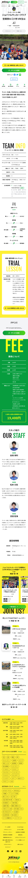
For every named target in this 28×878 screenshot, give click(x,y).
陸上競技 (14, 760)
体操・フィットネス (6, 763)
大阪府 (11, 736)
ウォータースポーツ (6, 760)
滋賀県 (21, 736)
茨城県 (16, 168)
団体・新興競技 (6, 766)
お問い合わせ (20, 844)
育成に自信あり (14, 815)
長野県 (14, 730)
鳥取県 (17, 740)
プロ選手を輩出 (14, 802)
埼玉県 (18, 726)
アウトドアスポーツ (6, 772)
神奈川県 (14, 726)
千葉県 (22, 726)
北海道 (11, 722)
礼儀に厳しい (17, 799)
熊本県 (21, 745)
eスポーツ (14, 778)
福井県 (14, 731)
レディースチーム (18, 818)
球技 (12, 154)
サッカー (17, 154)
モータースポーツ (15, 772)
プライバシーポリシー (7, 832)
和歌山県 (14, 738)
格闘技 (13, 757)
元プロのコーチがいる (7, 790)
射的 (17, 757)
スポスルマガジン (8, 844)
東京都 (11, 726)
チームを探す (8, 827)
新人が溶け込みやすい (7, 811)
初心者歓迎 (16, 811)
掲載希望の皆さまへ (7, 837)
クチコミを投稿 (15, 70)
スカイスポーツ (15, 769)
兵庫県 (14, 736)
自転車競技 (14, 763)
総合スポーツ (20, 778)
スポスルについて (8, 829)
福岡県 (11, 745)
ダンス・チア (21, 760)
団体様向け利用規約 (7, 835)
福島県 (17, 724)
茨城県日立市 (21, 651)
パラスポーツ (5, 781)
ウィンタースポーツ (14, 766)
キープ (14, 79)
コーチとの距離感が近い (7, 818)
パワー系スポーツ (6, 769)
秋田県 (11, 724)
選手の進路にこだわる (18, 808)
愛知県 (17, 734)
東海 (7, 734)
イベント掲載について (20, 840)
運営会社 (20, 835)
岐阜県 (11, 734)
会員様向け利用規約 (20, 832)
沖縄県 (22, 747)
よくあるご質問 (20, 829)
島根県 (21, 740)
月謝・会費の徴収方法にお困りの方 (7, 841)
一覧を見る (12, 607)
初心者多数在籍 (6, 815)
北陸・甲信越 (5, 730)
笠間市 (21, 168)
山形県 (14, 724)
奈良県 (11, 738)
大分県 (11, 747)
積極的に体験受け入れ (15, 805)
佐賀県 (14, 745)
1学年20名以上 (16, 790)
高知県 (11, 743)
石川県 (11, 731)
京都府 (17, 736)
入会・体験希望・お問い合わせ (14, 65)
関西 (7, 736)
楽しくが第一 (13, 796)
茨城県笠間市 (16, 25)
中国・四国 (6, 740)
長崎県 (17, 745)
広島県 (14, 740)
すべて (24, 752)
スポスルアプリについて (20, 837)
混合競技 (20, 763)
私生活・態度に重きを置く (7, 799)
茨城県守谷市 (21, 632)
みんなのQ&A (20, 827)
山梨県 (11, 730)
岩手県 (17, 722)
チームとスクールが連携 (13, 793)
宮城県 (21, 722)
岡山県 (11, 740)
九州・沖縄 (6, 745)
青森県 (14, 722)
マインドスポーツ (6, 778)
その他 (11, 781)
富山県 (21, 730)
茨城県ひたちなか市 (17, 672)
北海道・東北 (5, 722)
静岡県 (14, 734)
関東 (10, 25)
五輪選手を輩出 (6, 805)
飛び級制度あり (6, 802)
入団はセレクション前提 (7, 808)
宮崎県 (14, 747)
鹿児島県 (18, 747)
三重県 (21, 734)
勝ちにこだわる (6, 796)
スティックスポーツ (15, 775)
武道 (8, 757)
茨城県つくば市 (21, 691)
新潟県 (17, 730)
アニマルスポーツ (6, 775)
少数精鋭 (4, 793)
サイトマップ (7, 847)
